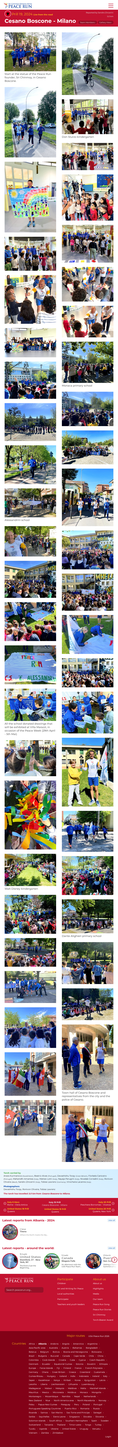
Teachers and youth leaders (71, 1304)
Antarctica (78, 1343)
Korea (78, 1380)
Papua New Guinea (48, 1404)
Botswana (97, 1352)
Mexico (46, 1392)
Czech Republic (97, 1360)
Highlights (98, 1288)
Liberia (44, 1384)
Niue (48, 1400)
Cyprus (82, 1360)
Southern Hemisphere (76, 1420)
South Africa (55, 1420)
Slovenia (99, 1416)
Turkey (98, 1424)
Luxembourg (88, 1384)
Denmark (34, 1364)
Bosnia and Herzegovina (75, 1352)
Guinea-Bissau (36, 1376)
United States (69, 1428)
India (73, 1376)
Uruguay (84, 1428)
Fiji (58, 1368)
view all (112, 1220)
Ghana (45, 1372)
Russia (96, 1408)
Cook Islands (49, 1360)
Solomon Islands (37, 1420)
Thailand (61, 1424)
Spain (94, 1420)
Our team (98, 1299)
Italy (105, 1376)
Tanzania (49, 1424)
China (101, 1356)
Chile (91, 1356)
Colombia (34, 1360)
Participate (62, 1299)
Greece (73, 1372)
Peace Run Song (101, 1304)
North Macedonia (86, 1400)
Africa (32, 1343)
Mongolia (97, 1392)
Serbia (32, 1416)
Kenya (57, 1380)
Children (61, 1283)
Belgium (45, 1352)
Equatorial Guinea (63, 1364)
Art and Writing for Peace (70, 1288)
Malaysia (60, 1388)
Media (96, 1293)
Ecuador (46, 1364)
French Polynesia (94, 1368)
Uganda (43, 1428)
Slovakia (87, 1416)
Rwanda (33, 1412)
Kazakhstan (44, 1380)
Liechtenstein (58, 1384)
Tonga (88, 1424)
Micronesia (58, 1392)
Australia (53, 1348)
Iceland (63, 1376)
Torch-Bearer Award (103, 1320)
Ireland (96, 1376)
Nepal (77, 1396)
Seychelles (44, 1416)
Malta (83, 1388)
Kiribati (68, 1380)
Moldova (72, 1392)
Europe (33, 1368)
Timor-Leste (75, 1424)
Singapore (74, 1416)
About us (97, 1283)
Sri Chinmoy (99, 1314)
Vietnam (33, 1433)
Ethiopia (103, 1364)
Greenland (85, 1372)
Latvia (102, 1380)
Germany (34, 1372)
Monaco (84, 1392)
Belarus (33, 1352)
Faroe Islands (47, 1368)
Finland (67, 1368)
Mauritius (34, 1392)
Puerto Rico (71, 1408)
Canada (66, 1356)
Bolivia (56, 1352)
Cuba (73, 1360)
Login (108, 1436)
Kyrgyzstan (90, 1380)
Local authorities (65, 1293)
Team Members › (88, 22)
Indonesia (84, 1376)
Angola (66, 1343)
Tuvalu (32, 1428)
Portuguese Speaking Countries (45, 1408)
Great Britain (59, 1372)
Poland (86, 1404)
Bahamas (78, 1348)
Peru (76, 1404)
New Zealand (35, 1400)
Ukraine (55, 1428)
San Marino (57, 1412)
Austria (65, 1348)
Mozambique (52, 1396)
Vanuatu (96, 1428)
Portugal (98, 1404)
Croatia (63, 1360)
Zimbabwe (58, 1433)
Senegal (97, 1412)
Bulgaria (42, 1356)
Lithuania (73, 1384)
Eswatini (91, 1364)
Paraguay (66, 1404)
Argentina (92, 1343)
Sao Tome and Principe (78, 1412)
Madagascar (35, 1388)
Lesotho (33, 1384)
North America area (64, 1400)
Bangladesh (92, 1348)
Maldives (72, 1388)
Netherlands (90, 1396)
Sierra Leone (59, 1416)
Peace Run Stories (102, 1309)
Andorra (54, 1343)
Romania (85, 1408)
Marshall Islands (98, 1388)
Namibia (66, 1396)
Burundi (55, 1356)
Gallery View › (105, 22)
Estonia (80, 1364)
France (78, 1368)
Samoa (44, 1412)
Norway (103, 1400)
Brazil (32, 1356)
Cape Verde (80, 1356)
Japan (32, 1380)
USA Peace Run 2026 (98, 1336)
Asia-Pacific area (37, 1348)
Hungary (51, 1376)
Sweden (105, 1420)
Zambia (45, 1433)
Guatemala (99, 1372)
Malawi (48, 1388)
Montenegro (35, 1396)
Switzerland (35, 1424)
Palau (32, 1404)
